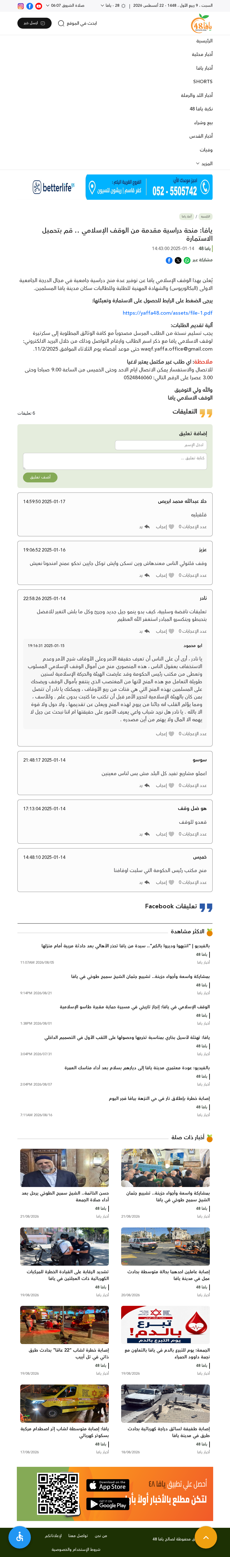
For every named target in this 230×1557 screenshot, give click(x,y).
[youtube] (38, 6)
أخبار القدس (201, 136)
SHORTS (203, 81)
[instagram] (20, 6)
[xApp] (178, 260)
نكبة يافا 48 (201, 109)
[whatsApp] (187, 260)
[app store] (108, 1485)
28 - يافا (113, 6)
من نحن (101, 1536)
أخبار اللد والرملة (197, 95)
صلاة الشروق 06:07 (67, 6)
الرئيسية (204, 41)
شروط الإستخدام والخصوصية (76, 1550)
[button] (165, 526)
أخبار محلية (202, 54)
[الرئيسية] (201, 23)
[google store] (108, 1503)
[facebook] (29, 6)
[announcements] (115, 187)
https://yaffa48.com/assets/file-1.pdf (168, 313)
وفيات (206, 150)
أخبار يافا (204, 68)
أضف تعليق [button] (40, 477)
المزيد (206, 163)
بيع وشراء (203, 122)
